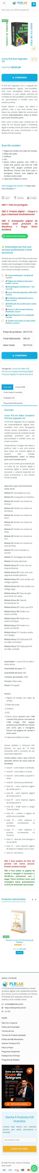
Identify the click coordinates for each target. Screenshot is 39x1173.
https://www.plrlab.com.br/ (15, 1008)
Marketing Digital (26, 371)
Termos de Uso (8, 1031)
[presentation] (32, 899)
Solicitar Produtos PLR (11, 1043)
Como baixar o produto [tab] (12, 392)
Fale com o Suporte (9, 1023)
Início (3, 10)
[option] (19, 34)
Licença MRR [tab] (20, 387)
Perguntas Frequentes (11, 1051)
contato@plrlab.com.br (14, 1004)
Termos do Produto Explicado (14, 1035)
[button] (35, 50)
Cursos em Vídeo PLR (20, 368)
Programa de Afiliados (11, 1060)
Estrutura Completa (10, 371)
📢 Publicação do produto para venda (20, 305)
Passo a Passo (7, 1047)
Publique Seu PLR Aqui (11, 1055)
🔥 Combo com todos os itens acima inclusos (20, 322)
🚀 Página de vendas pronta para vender (18, 282)
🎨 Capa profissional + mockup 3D (19, 276)
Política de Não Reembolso (12, 1039)
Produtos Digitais (9, 374)
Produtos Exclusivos (25, 374)
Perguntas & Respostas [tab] (13, 403)
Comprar (21, 355)
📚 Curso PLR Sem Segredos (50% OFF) (21, 293)
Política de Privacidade (11, 1027)
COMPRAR (21, 77)
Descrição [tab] (7, 387)
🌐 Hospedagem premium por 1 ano (20, 288)
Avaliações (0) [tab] (8, 398)
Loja (7, 10)
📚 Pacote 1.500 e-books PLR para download (19, 310)
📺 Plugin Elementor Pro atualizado (19, 316)
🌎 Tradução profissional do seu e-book (19, 299)
